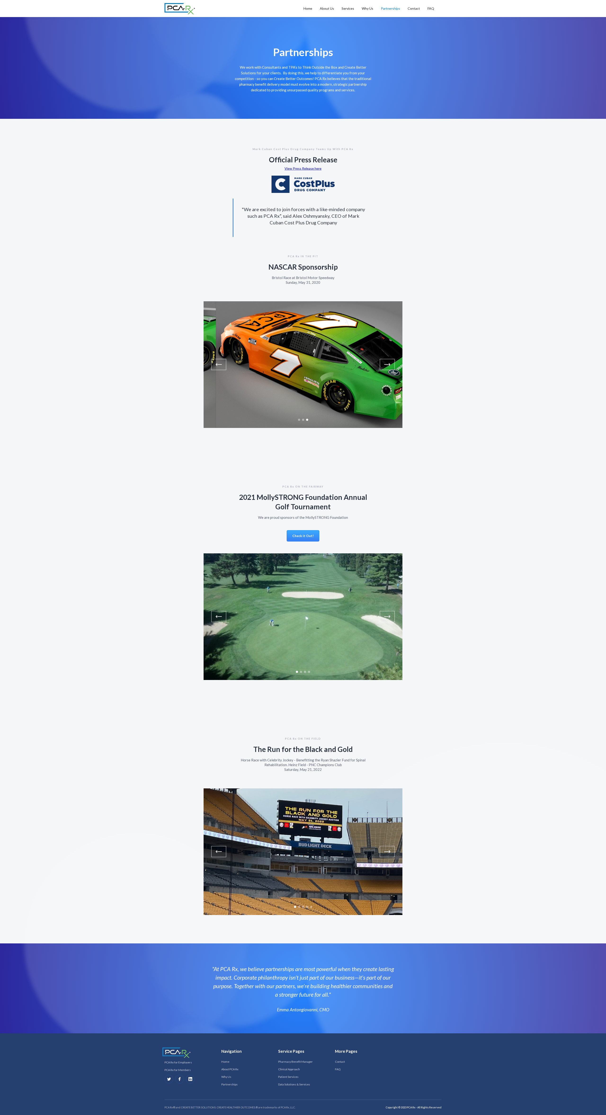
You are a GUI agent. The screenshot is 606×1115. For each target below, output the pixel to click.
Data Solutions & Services (294, 1084)
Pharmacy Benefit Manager (295, 1061)
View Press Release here (303, 168)
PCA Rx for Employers (178, 1062)
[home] (180, 8)
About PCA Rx (229, 1069)
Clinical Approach (289, 1069)
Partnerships (390, 8)
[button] (308, 8)
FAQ (431, 8)
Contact (414, 8)
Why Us (367, 8)
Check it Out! (303, 536)
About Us (327, 8)
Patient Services (288, 1077)
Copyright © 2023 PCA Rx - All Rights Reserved (413, 1107)
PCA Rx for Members (178, 1070)
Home (225, 1061)
